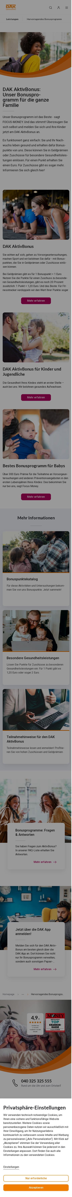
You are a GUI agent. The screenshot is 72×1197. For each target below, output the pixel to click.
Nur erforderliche (36, 1178)
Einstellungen (11, 1167)
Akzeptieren (36, 1187)
